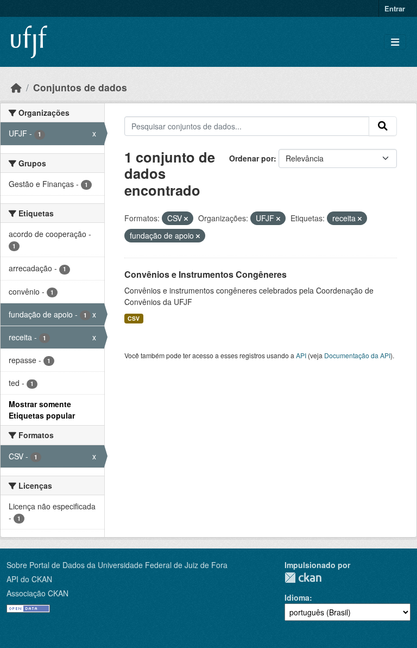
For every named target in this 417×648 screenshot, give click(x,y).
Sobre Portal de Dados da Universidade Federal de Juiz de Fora (117, 564)
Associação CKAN (37, 593)
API (301, 355)
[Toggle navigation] (395, 42)
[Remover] (186, 218)
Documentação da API (357, 355)
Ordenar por (251, 158)
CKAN (303, 577)
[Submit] (383, 126)
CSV (134, 318)
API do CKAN (29, 579)
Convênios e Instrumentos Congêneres (205, 274)
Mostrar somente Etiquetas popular (42, 409)
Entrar (394, 8)
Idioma (297, 597)
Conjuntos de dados (80, 87)
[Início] (16, 87)
